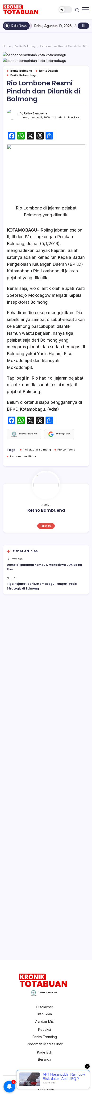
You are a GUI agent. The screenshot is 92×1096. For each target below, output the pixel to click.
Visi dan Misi (44, 1021)
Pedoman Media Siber (45, 1044)
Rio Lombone (66, 449)
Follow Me (46, 526)
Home (7, 46)
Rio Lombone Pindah (24, 456)
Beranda (44, 1059)
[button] (65, 9)
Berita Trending (44, 1037)
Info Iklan (44, 1014)
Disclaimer (44, 1007)
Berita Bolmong (25, 46)
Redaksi (44, 1029)
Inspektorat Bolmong (37, 449)
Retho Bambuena (35, 113)
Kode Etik (44, 1052)
